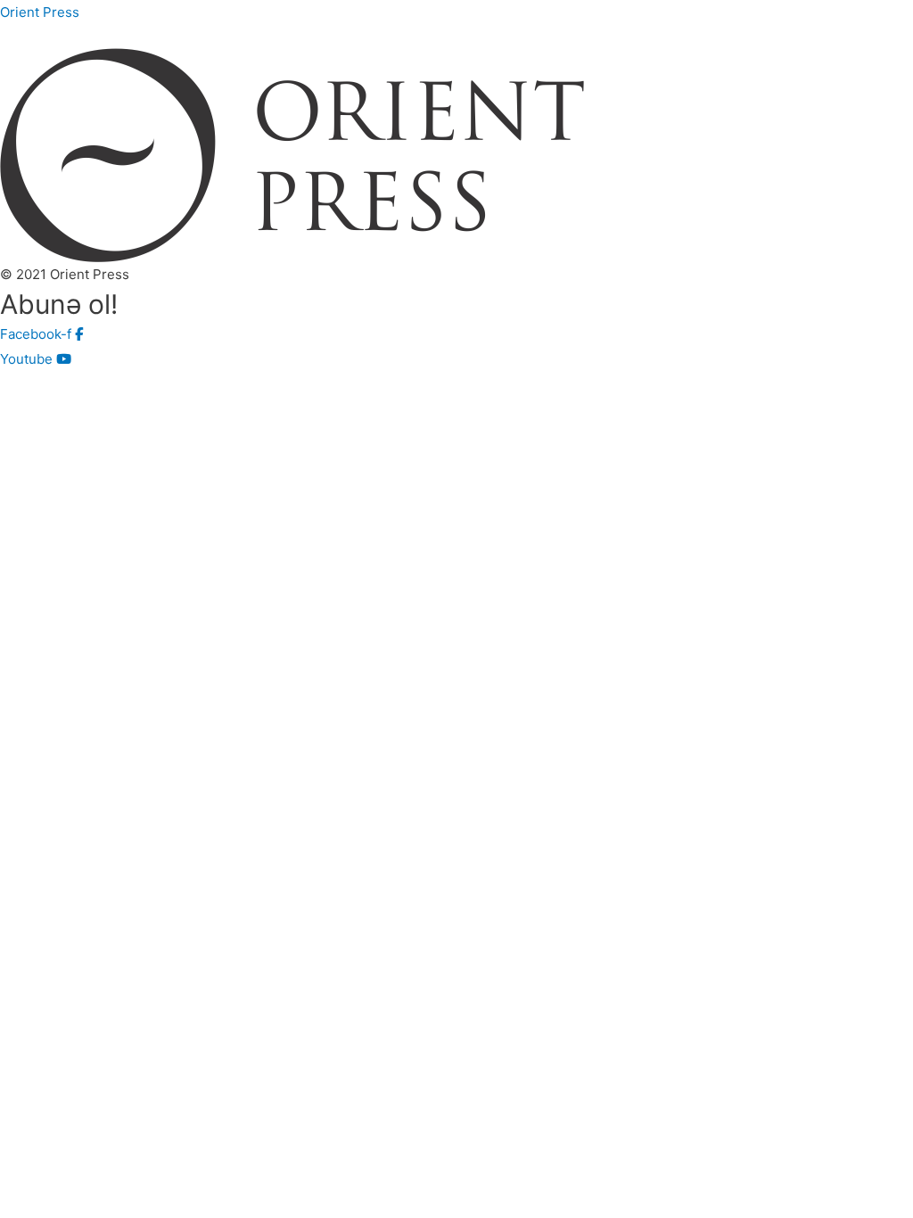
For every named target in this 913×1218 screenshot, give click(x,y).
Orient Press (39, 12)
